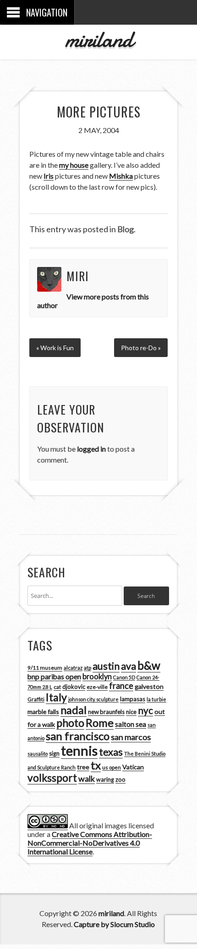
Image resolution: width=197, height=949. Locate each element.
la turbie (156, 699)
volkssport (52, 778)
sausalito (37, 754)
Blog (125, 229)
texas (111, 752)
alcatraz (73, 668)
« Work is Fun (55, 348)
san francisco (77, 735)
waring (105, 779)
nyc (145, 710)
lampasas (132, 699)
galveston (149, 686)
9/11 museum (44, 667)
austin (106, 666)
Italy (56, 697)
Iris (49, 175)
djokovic (73, 686)
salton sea (130, 724)
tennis (79, 750)
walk (86, 778)
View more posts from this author (93, 300)
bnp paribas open (54, 676)
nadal (73, 710)
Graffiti (35, 699)
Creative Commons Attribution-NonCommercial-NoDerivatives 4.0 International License (89, 843)
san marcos (131, 737)
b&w (148, 665)
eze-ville (97, 686)
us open (111, 767)
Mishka (121, 175)
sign (54, 753)
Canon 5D (124, 677)
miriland (98, 39)
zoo (120, 779)
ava (128, 666)
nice (131, 712)
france (121, 686)
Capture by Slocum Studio (114, 924)
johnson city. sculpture (93, 699)
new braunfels (106, 711)
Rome (100, 722)
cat (57, 686)
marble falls (43, 711)
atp (87, 668)
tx (96, 765)
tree (83, 767)
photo (70, 722)
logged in (91, 448)
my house (73, 164)
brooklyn (97, 676)
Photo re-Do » (141, 348)
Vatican (133, 767)
